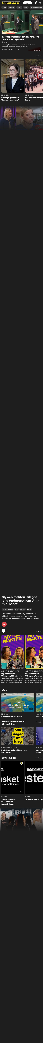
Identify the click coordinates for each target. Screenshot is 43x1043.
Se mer (35, 50)
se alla (38, 56)
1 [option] (3, 631)
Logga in (28, 3)
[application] (21, 22)
